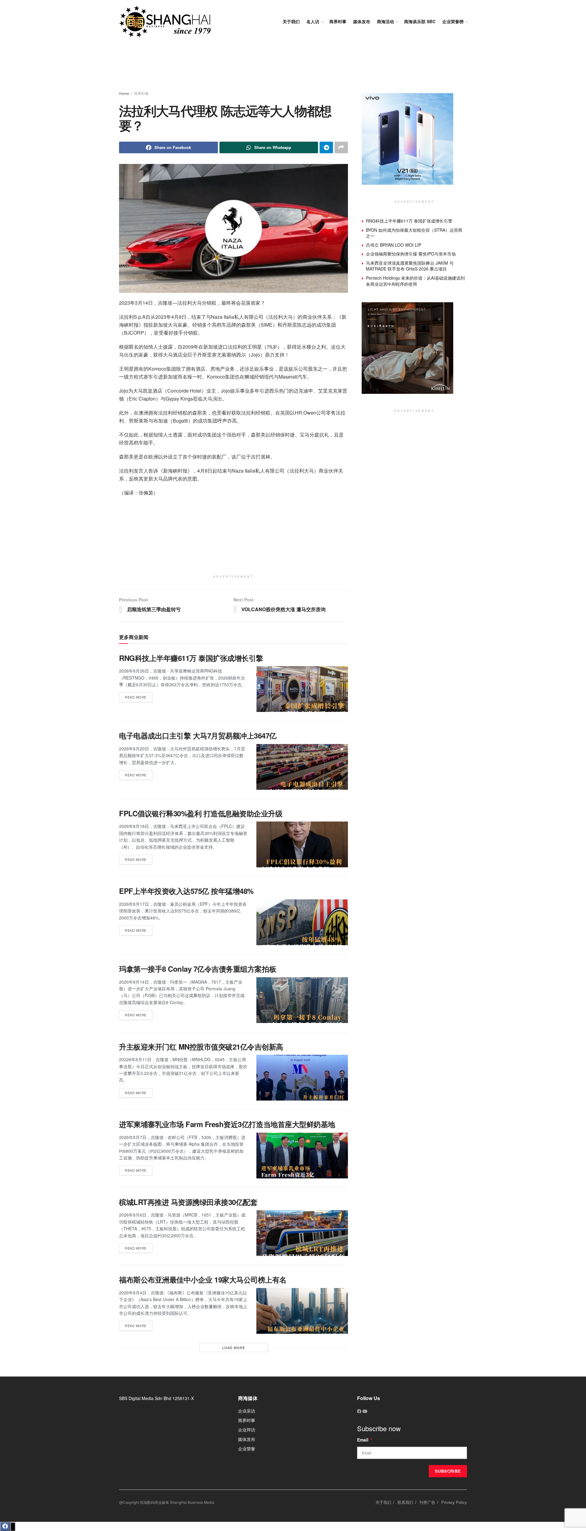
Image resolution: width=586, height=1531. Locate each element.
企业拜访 (246, 1430)
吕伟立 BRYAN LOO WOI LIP (393, 245)
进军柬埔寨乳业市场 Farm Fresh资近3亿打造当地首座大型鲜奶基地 (227, 1124)
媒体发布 (361, 21)
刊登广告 (427, 1502)
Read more (138, 695)
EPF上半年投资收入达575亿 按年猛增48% (186, 891)
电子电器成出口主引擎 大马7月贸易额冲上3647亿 (198, 735)
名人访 (312, 21)
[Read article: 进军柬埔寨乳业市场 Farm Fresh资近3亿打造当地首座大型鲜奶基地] (302, 1155)
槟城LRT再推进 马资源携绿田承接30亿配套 (188, 1202)
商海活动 (385, 21)
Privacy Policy (454, 1502)
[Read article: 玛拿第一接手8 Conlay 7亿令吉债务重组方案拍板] (302, 1000)
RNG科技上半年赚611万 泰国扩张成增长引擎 (191, 658)
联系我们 (405, 1502)
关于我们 (291, 21)
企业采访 (246, 1411)
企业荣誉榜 (453, 21)
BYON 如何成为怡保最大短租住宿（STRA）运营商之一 (414, 233)
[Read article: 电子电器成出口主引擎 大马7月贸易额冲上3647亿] (302, 767)
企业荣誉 (246, 1449)
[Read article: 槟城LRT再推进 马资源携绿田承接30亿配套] (302, 1233)
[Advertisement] (293, 67)
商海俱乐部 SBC (420, 21)
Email (365, 1440)
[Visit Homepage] (165, 21)
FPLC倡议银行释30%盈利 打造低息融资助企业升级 (201, 813)
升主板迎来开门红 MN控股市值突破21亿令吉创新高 (201, 1046)
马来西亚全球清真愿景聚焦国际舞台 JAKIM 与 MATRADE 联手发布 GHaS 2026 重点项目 (410, 266)
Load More (233, 1347)
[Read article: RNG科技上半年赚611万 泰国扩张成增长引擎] (302, 689)
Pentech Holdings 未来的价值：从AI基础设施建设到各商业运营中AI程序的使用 (415, 281)
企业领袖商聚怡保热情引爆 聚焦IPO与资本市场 (411, 254)
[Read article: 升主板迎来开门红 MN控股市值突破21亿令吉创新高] (302, 1078)
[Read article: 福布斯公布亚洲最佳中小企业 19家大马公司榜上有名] (302, 1311)
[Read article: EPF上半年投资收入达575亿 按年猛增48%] (302, 922)
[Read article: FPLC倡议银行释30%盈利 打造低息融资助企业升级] (302, 844)
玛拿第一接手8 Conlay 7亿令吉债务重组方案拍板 (197, 968)
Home (124, 93)
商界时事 (337, 21)
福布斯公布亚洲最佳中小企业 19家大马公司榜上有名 (203, 1279)
